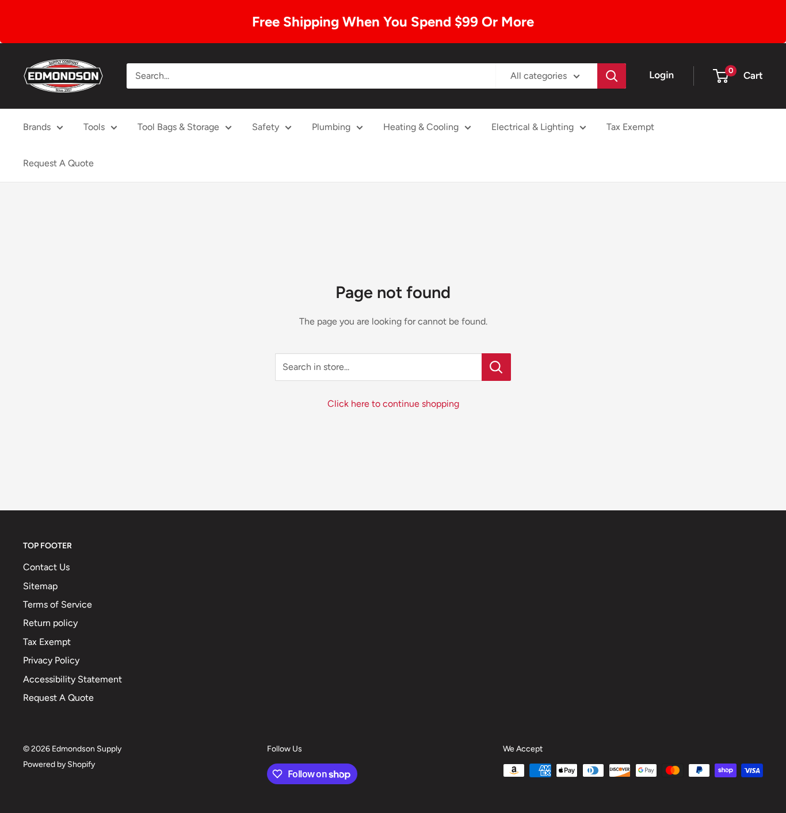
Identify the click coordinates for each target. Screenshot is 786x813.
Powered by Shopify (59, 764)
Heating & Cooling (421, 126)
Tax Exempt (630, 126)
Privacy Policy (51, 660)
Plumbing (331, 126)
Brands (37, 126)
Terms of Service (57, 604)
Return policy (50, 622)
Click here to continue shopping (393, 403)
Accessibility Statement (72, 679)
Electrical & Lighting (532, 126)
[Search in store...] (496, 367)
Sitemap (40, 586)
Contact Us (46, 567)
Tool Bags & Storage (178, 126)
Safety (265, 126)
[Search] (611, 76)
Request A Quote (58, 163)
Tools (94, 126)
